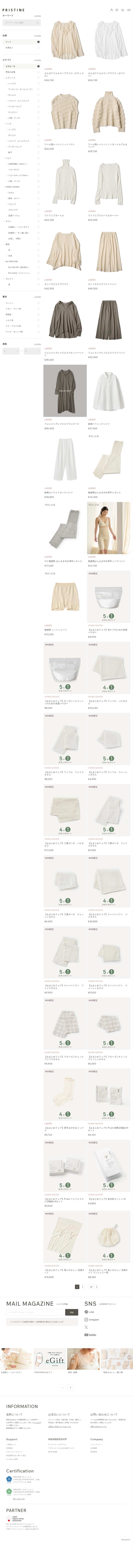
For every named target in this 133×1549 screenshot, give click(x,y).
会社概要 (93, 1448)
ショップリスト (96, 1444)
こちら (37, 1422)
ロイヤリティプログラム (57, 1444)
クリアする (37, 16)
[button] (122, 10)
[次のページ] (96, 1287)
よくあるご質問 (12, 1459)
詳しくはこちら (19, 1499)
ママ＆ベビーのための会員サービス (61, 1448)
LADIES (48, 69)
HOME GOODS (95, 625)
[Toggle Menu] (129, 10)
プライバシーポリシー (14, 1452)
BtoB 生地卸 (52, 1452)
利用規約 (9, 1448)
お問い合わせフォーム (98, 1427)
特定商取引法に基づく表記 (16, 1455)
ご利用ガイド (11, 1444)
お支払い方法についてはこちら (59, 1427)
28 (91, 1287)
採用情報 (93, 1452)
